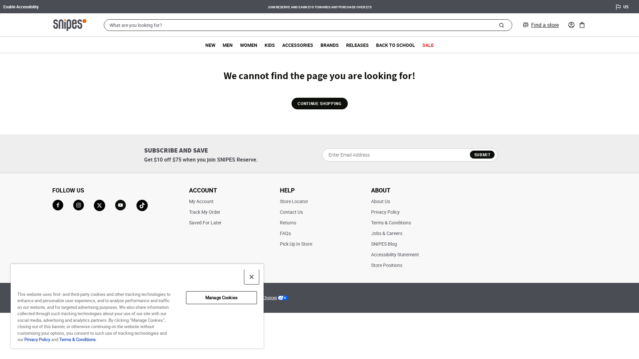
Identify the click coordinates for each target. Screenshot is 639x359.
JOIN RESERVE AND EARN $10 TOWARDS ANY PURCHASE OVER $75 (320, 7)
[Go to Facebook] (58, 205)
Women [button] (248, 45)
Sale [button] (428, 45)
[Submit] (501, 25)
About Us (380, 201)
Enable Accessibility (21, 6)
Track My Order (204, 212)
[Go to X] (99, 205)
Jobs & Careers (386, 233)
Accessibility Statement (395, 254)
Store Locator (294, 201)
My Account (201, 201)
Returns (288, 222)
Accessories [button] (297, 45)
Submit (482, 154)
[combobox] (308, 25)
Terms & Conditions (391, 222)
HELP (287, 190)
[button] (571, 25)
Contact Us (291, 212)
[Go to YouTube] (120, 205)
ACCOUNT (203, 190)
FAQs (285, 233)
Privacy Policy (385, 212)
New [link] (210, 45)
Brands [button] (329, 45)
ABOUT (380, 190)
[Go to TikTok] (142, 205)
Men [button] (228, 45)
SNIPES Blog (384, 244)
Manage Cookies (221, 297)
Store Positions (386, 265)
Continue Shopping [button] (319, 103)
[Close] (251, 277)
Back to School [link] (395, 45)
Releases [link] (357, 45)
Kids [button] (270, 45)
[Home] (69, 24)
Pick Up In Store (296, 244)
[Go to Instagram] (78, 205)
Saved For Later (205, 222)
